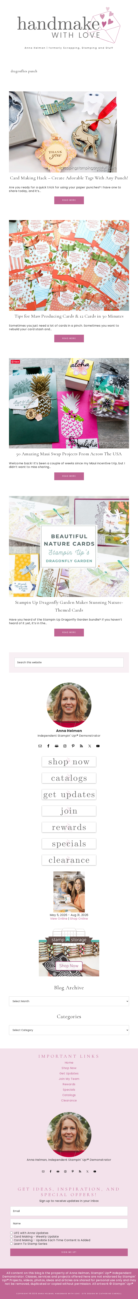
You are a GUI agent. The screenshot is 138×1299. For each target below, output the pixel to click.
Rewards (69, 1084)
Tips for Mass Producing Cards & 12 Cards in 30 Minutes (69, 316)
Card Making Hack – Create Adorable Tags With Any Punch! (69, 178)
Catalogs (69, 1095)
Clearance (69, 1100)
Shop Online (79, 919)
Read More (69, 200)
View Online (59, 919)
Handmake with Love (69, 25)
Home (69, 1063)
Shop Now (69, 1068)
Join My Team (69, 1079)
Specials (69, 1090)
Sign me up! (69, 1252)
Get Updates (69, 1073)
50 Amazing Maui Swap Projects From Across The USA (69, 454)
